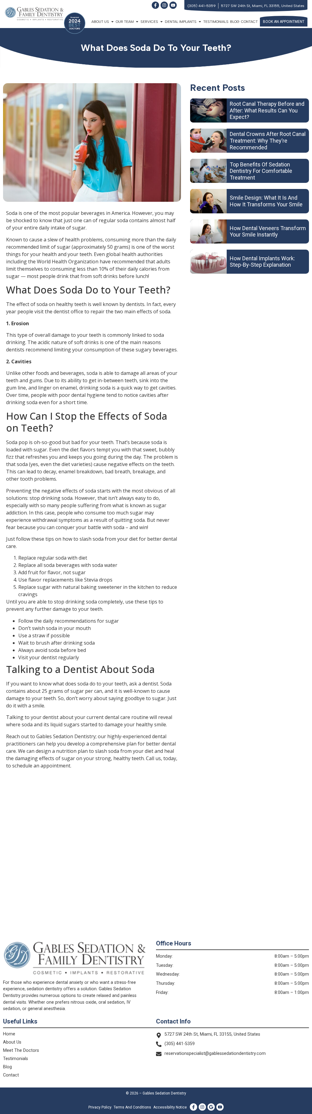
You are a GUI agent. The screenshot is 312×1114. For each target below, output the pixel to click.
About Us (12, 1042)
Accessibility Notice (170, 1107)
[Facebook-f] (155, 5)
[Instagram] (164, 5)
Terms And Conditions (132, 1107)
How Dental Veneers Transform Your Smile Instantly (268, 231)
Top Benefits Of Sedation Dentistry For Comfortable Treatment (261, 171)
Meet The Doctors (21, 1050)
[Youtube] (173, 5)
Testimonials (216, 22)
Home (9, 1034)
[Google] (211, 1107)
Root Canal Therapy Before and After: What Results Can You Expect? (267, 110)
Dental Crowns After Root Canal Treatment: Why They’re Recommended (268, 140)
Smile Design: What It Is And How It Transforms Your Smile (266, 201)
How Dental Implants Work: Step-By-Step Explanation (262, 261)
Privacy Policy (100, 1107)
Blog (234, 22)
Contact (249, 22)
